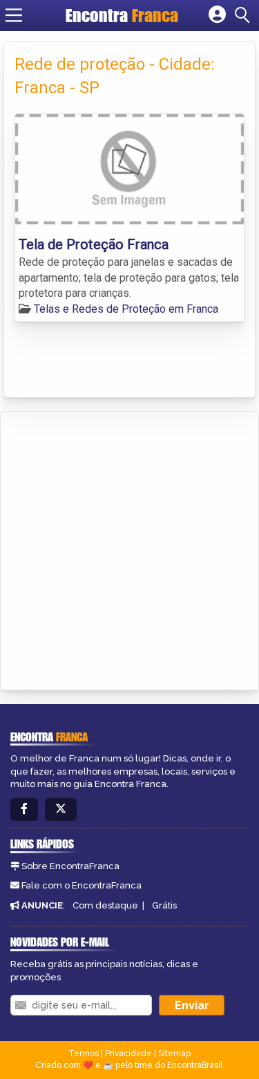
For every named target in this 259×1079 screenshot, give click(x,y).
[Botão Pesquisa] (244, 15)
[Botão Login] (217, 15)
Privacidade (128, 1053)
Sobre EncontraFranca (70, 866)
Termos (83, 1053)
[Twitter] (61, 809)
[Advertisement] (129, 548)
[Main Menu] (14, 15)
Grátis (164, 905)
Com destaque (105, 905)
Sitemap (174, 1053)
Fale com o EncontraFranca (81, 885)
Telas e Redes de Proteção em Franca (126, 308)
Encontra (122, 15)
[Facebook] (24, 809)
